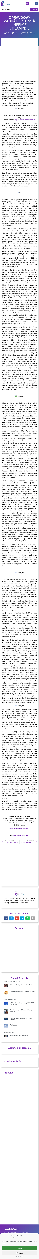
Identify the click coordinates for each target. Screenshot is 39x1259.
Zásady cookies (20, 1256)
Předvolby (19, 1253)
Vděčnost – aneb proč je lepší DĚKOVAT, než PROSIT (22, 1003)
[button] (27, 3)
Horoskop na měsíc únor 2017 (19, 1035)
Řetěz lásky (13, 1025)
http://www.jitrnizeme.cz (21, 835)
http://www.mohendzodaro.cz (25, 120)
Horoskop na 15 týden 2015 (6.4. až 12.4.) (22, 991)
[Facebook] (36, 3)
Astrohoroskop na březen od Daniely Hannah (21, 1010)
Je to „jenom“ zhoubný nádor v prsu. (16, 1233)
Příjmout (19, 1248)
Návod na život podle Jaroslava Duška (21, 985)
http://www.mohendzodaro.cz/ (19, 828)
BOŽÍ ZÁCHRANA (8, 1032)
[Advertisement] (19, 59)
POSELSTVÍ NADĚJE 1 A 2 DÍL (12, 981)
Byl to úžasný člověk (10, 999)
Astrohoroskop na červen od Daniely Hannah (21, 1018)
